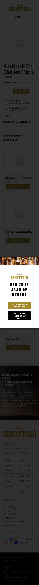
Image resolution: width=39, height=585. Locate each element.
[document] (19, 292)
